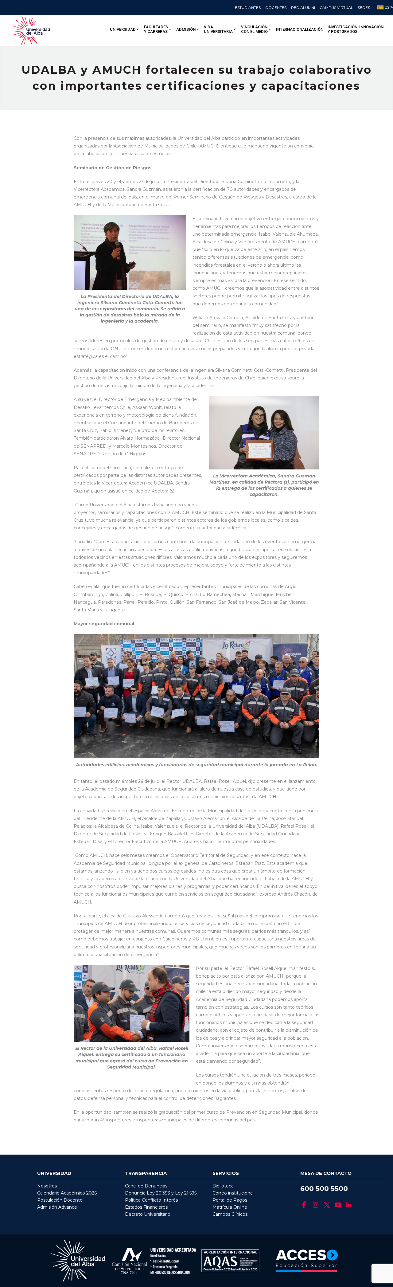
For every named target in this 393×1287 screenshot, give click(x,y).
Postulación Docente (60, 1200)
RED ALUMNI (303, 7)
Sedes (364, 7)
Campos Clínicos (229, 1214)
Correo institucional (233, 1193)
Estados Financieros (146, 1207)
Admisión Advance (57, 1207)
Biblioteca (223, 1186)
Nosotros (47, 1186)
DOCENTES (275, 7)
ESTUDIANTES (248, 7)
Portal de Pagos (229, 1200)
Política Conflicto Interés (151, 1200)
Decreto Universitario (147, 1214)
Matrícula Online (229, 1207)
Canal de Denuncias (146, 1186)
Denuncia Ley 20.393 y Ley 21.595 (160, 1193)
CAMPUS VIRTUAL (336, 7)
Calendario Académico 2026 (67, 1193)
